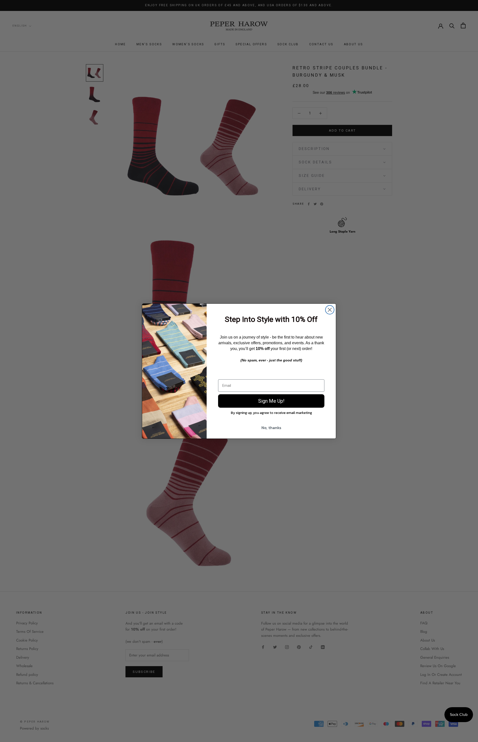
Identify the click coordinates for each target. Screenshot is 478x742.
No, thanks (271, 428)
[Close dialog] (329, 309)
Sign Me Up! (271, 401)
